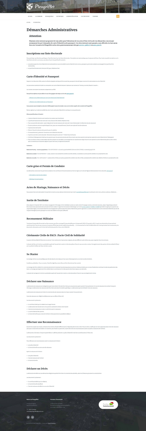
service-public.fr (85, 45)
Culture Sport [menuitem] (85, 16)
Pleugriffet (45, 7)
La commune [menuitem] (38, 16)
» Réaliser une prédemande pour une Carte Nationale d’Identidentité (46, 97)
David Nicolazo (52, 423)
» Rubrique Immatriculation (36, 179)
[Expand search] (117, 16)
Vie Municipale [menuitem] (49, 16)
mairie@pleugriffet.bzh (82, 192)
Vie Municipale (36, 22)
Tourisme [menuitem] (95, 16)
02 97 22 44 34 (32, 409)
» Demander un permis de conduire (38, 175)
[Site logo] (30, 9)
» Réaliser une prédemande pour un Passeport (41, 102)
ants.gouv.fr (97, 45)
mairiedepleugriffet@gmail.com (35, 411)
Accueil (28, 22)
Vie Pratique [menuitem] (59, 16)
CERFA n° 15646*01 (96, 207)
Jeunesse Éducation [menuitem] (72, 16)
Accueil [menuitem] (30, 16)
